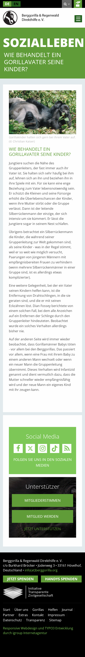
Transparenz (35, 620)
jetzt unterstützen (42, 528)
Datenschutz (12, 620)
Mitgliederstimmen (43, 500)
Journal (67, 609)
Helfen (53, 609)
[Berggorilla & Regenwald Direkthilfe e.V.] (31, 17)
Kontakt (38, 615)
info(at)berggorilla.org (41, 570)
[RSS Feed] (67, 448)
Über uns (21, 609)
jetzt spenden (78, 4)
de (7, 3)
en (16, 3)
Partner (8, 615)
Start (6, 609)
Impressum (56, 615)
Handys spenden (61, 579)
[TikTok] (54, 448)
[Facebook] (18, 448)
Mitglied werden (43, 516)
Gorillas (38, 609)
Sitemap (55, 620)
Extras (23, 615)
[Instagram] (42, 448)
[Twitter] (30, 448)
